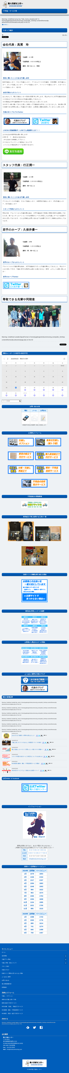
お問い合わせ (5, 980)
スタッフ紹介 (5, 966)
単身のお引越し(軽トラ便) (9, 999)
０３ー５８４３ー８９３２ (37, 850)
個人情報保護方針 (7, 984)
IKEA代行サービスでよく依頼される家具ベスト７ (25, 770)
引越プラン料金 (6, 959)
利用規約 (4, 987)
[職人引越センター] (13, 4)
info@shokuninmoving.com (37, 859)
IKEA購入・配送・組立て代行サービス (12, 1013)
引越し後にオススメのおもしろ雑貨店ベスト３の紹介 (26, 742)
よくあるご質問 (6, 977)
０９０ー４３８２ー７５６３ (37, 853)
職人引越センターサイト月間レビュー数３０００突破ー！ (28, 749)
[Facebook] (41, 1027)
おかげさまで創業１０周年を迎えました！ (23, 735)
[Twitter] (34, 1027)
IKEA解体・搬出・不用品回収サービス (12, 1010)
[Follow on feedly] (28, 1027)
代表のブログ (5, 969)
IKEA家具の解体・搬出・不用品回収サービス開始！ (26, 763)
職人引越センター (36, 1069)
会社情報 (4, 955)
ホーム (3, 952)
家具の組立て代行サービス (9, 1003)
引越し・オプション (7, 996)
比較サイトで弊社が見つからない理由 (12, 973)
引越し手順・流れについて (9, 962)
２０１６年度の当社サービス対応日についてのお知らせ (27, 756)
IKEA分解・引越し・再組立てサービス (12, 1006)
